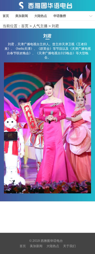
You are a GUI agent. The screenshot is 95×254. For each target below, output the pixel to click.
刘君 (55, 26)
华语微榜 (59, 16)
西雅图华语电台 (52, 241)
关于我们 (69, 246)
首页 (6, 16)
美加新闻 (21, 16)
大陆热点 (40, 16)
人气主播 (40, 26)
